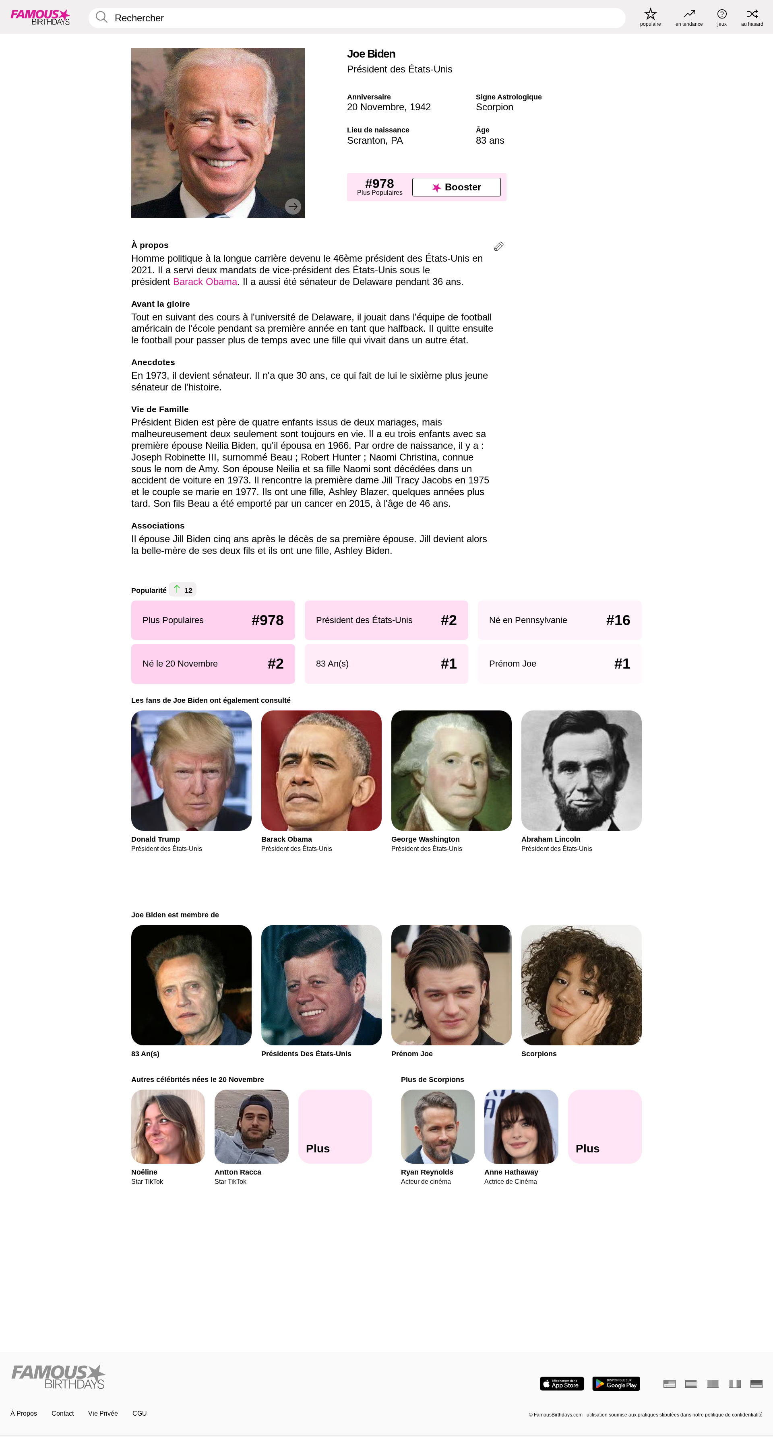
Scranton (366, 140)
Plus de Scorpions (432, 1079)
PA (397, 140)
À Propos (23, 1413)
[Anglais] (669, 1384)
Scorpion (494, 106)
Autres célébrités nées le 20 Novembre (197, 1079)
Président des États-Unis (400, 69)
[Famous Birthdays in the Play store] (616, 1384)
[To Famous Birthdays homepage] (41, 17)
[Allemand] (756, 1384)
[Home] (196, 1377)
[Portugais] (713, 1384)
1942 (420, 106)
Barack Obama (205, 281)
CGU (139, 1413)
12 (187, 590)
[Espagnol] (691, 1384)
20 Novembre (375, 106)
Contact (63, 1413)
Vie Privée (103, 1413)
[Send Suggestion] (499, 247)
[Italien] (735, 1384)
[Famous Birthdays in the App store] (562, 1384)
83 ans (490, 140)
